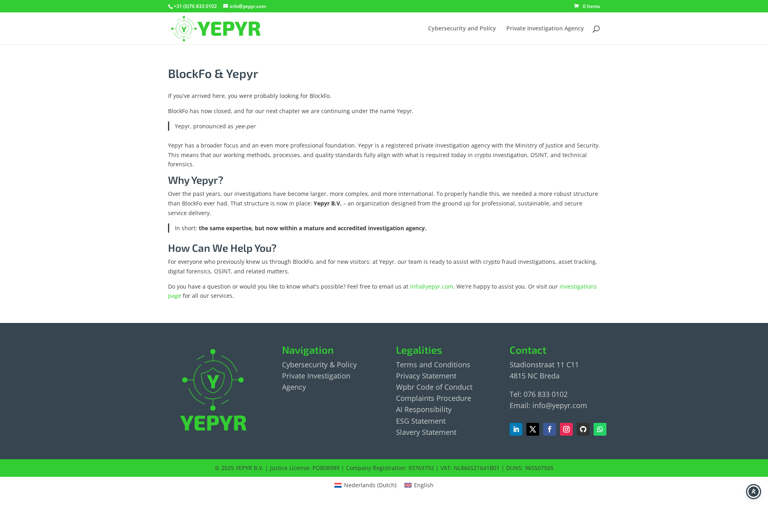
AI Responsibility (424, 409)
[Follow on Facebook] (532, 429)
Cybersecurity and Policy (462, 29)
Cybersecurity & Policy (319, 364)
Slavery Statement (426, 432)
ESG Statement (421, 421)
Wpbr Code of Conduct (434, 387)
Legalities (419, 349)
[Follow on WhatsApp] (600, 429)
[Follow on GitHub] (583, 429)
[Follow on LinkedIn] (516, 429)
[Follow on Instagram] (566, 429)
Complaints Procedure (433, 398)
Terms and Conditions (433, 364)
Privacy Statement (426, 375)
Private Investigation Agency (545, 29)
